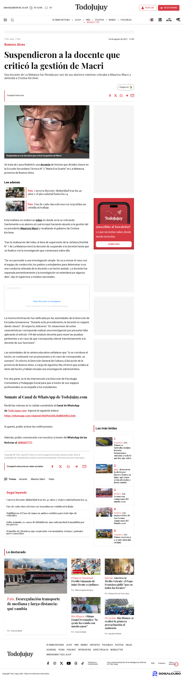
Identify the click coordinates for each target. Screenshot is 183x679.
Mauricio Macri (29, 228)
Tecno (61, 649)
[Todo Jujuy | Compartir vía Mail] (132, 95)
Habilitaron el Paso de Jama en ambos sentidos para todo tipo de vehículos (41, 514)
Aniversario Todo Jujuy (58, 654)
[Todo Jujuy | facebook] (48, 663)
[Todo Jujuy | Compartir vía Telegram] (127, 95)
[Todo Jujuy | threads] (75, 663)
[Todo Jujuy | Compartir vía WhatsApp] (121, 95)
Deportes (95, 644)
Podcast (71, 649)
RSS (152, 663)
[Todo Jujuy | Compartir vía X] (115, 95)
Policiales (126, 19)
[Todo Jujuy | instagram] (54, 663)
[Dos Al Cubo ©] (167, 675)
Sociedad (51, 649)
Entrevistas (84, 649)
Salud (129, 644)
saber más (114, 244)
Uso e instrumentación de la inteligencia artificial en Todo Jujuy (126, 663)
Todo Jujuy (9, 39)
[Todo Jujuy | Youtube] (69, 663)
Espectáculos (100, 649)
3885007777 (25, 443)
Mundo (112, 19)
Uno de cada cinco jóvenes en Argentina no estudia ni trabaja (39, 506)
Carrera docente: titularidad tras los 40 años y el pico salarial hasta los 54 (46, 499)
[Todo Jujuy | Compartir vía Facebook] (110, 95)
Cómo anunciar (172, 663)
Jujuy (78, 19)
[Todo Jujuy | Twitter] (61, 663)
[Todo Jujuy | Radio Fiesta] (178, 20)
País (88, 19)
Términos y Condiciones (93, 663)
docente (45, 165)
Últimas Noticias (61, 19)
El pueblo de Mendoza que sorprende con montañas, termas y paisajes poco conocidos (44, 532)
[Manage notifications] (176, 664)
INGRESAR (149, 7)
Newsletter (93, 22)
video (39, 220)
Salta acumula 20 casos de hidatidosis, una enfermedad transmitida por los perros (45, 523)
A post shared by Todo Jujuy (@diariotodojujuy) (47, 306)
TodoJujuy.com (17, 411)
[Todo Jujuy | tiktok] (82, 663)
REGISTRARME (170, 7)
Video (51, 479)
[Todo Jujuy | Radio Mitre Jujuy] (169, 20)
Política (99, 19)
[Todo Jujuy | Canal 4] (151, 20)
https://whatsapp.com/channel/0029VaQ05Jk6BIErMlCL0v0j (39, 416)
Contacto (161, 663)
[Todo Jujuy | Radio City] (160, 20)
